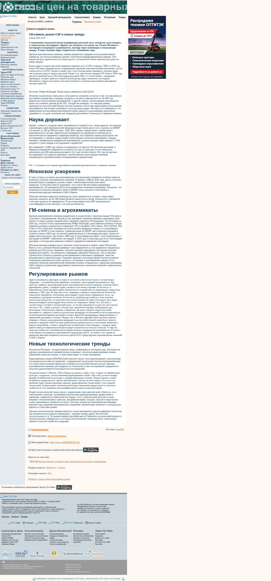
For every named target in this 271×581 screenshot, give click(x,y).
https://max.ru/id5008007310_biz (65, 442)
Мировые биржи (8, 79)
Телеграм (29, 523)
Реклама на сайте (72, 569)
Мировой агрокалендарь (12, 98)
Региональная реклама (82, 540)
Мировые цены (8, 82)
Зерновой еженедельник (59, 17)
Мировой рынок (8, 57)
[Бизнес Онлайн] (37, 553)
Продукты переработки (59, 536)
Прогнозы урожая (9, 64)
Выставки (5, 155)
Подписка (77, 22)
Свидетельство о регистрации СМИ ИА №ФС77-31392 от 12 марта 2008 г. (31, 501)
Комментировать (40, 429)
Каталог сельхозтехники (34, 534)
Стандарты (6, 113)
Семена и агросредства (59, 542)
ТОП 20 (4, 40)
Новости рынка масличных (8, 36)
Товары (122, 17)
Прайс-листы (7, 167)
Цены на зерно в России (12, 75)
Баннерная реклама (81, 534)
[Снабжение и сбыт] (7, 553)
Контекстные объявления (83, 536)
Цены (42, 17)
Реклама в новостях (81, 538)
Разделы (5, 145)
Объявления (109, 17)
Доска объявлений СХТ (12, 126)
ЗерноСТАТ (6, 536)
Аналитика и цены (12, 530)
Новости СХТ (7, 121)
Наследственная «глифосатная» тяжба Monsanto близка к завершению (72, 461)
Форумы (97, 17)
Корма (52, 538)
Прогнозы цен (7, 77)
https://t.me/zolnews (57, 436)
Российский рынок (9, 55)
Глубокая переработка (11, 93)
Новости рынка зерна (11, 33)
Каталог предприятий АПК (11, 149)
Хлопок (4, 105)
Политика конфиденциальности (77, 572)
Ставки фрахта (8, 101)
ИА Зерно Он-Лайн (102, 542)
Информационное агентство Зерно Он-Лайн (19, 499)
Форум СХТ (6, 123)
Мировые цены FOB (10, 542)
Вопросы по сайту (102, 538)
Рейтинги (5, 67)
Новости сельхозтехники (35, 538)
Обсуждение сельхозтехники (36, 536)
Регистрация (100, 534)
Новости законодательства (9, 46)
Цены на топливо (9, 86)
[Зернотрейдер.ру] (73, 553)
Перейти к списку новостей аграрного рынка (49, 479)
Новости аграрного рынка (41, 29)
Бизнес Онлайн (95, 523)
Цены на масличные (10, 84)
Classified (77, 542)
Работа (4, 152)
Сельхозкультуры (57, 534)
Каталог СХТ (7, 128)
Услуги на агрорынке (58, 544)
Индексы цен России (10, 540)
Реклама (24, 516)
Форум (4, 143)
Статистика (6, 130)
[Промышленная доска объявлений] (21, 553)
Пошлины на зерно (9, 91)
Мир (50, 473)
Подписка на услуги (73, 567)
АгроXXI (120, 429)
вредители (51, 468)
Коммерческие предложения (36, 540)
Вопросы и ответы (9, 165)
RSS (45, 523)
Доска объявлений (61, 530)
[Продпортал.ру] (94, 553)
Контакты (5, 172)
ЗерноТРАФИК (7, 103)
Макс (18, 523)
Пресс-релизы (7, 49)
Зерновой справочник (11, 111)
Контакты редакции (73, 565)
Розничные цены (10, 89)
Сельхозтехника (82, 17)
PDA (58, 523)
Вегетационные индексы (12, 96)
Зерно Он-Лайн (104, 530)
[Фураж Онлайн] (54, 553)
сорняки (61, 468)
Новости (32, 17)
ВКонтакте (79, 523)
